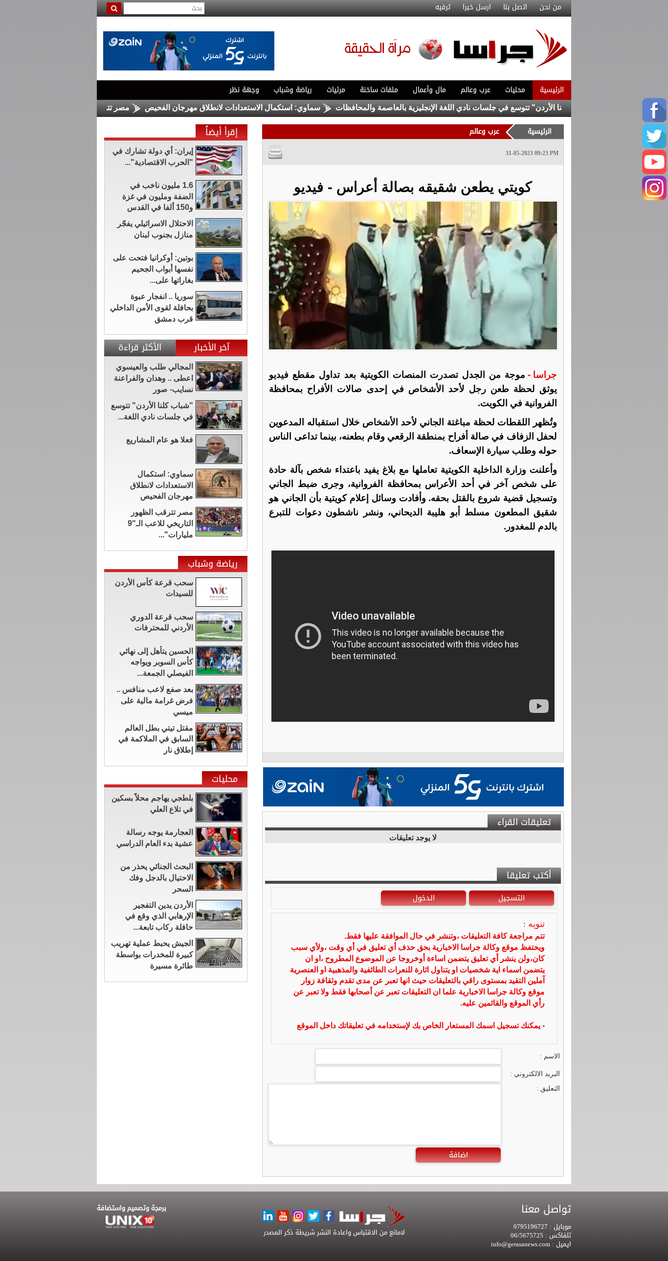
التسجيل (511, 898)
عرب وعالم (475, 89)
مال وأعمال (429, 89)
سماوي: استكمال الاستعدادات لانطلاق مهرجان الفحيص (263, 107)
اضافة (458, 1155)
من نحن (550, 7)
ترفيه (442, 7)
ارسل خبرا (477, 7)
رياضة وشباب (293, 89)
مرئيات (336, 89)
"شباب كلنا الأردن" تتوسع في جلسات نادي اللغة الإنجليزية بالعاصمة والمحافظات (494, 107)
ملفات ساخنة (379, 89)
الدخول (424, 898)
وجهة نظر (244, 89)
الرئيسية (552, 89)
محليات (515, 89)
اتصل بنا (515, 7)
